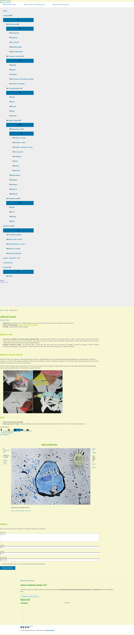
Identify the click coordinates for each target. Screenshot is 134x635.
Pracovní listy (16, 129)
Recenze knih (7, 226)
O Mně (10, 276)
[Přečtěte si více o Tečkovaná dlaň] (6, 452)
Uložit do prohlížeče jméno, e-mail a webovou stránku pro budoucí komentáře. (23, 564)
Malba (13, 70)
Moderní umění (16, 47)
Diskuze (2, 320)
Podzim (13, 106)
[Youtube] (7, 282)
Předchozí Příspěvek (6, 432)
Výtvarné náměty (14, 88)
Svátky (16, 166)
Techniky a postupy (15, 56)
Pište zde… (3, 532)
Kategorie (6, 15)
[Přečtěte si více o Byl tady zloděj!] (94, 452)
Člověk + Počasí (20, 138)
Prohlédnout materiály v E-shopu (30, 596)
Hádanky (14, 180)
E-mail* (2, 551)
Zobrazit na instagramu (26, 626)
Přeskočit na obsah (5, 1)
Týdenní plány (13, 198)
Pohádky (14, 184)
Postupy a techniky (18, 84)
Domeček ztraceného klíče (20, 507)
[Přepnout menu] (18, 20)
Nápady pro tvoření (15, 239)
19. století (15, 42)
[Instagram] (2, 282)
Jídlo (16, 161)
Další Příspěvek (5, 434)
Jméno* (2, 545)
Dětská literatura (14, 253)
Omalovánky (15, 175)
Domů (5, 11)
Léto (13, 102)
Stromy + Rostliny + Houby (23, 147)
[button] (11, 15)
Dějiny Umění (12, 24)
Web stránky (3, 557)
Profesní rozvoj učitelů (16, 244)
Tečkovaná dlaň (6, 456)
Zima (13, 111)
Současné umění (17, 52)
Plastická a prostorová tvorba (22, 79)
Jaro (13, 97)
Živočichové (18, 152)
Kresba (13, 65)
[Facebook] (0, 282)
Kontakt (6, 267)
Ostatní (14, 116)
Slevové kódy (7, 263)
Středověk (15, 33)
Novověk (14, 38)
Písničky (14, 189)
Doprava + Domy (19, 142)
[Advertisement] (67, 295)
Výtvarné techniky (14, 235)
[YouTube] (28, 627)
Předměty (17, 156)
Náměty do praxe (14, 249)
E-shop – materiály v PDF (11, 258)
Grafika (14, 74)
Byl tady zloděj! (93, 458)
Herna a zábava (13, 120)
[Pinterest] (5, 282)
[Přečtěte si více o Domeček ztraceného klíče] (50, 504)
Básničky (14, 194)
